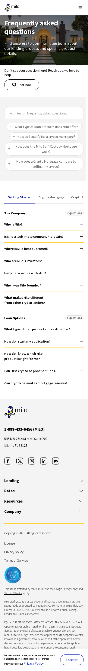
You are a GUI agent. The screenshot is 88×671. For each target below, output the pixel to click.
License (9, 543)
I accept (72, 660)
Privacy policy (13, 552)
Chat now (24, 85)
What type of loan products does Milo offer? (46, 127)
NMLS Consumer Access (26, 614)
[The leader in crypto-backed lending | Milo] (11, 8)
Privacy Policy (33, 663)
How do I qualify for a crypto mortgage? (46, 136)
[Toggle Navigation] (80, 7)
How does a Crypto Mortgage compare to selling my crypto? (46, 164)
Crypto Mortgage (51, 197)
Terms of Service (16, 560)
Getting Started (20, 197)
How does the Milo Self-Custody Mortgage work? (46, 149)
